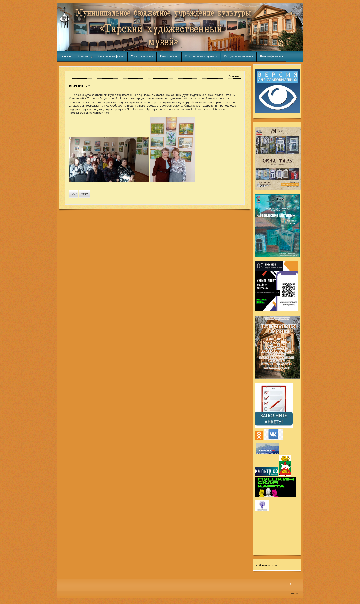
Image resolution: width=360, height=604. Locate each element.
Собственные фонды (111, 56)
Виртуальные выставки (238, 56)
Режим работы (169, 56)
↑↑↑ (290, 583)
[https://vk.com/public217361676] (273, 439)
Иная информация (271, 56)
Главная (65, 56)
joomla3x (295, 593)
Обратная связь (268, 564)
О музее (83, 56)
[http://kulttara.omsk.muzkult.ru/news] (262, 510)
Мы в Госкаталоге (142, 56)
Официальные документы (201, 56)
